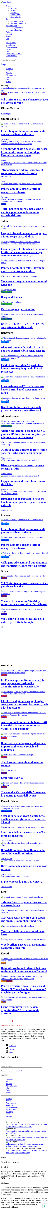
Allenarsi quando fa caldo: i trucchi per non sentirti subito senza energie (23, 349)
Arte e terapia (11, 1103)
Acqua (12, 10)
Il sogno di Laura (11, 297)
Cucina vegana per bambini (18, 309)
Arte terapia (14, 13)
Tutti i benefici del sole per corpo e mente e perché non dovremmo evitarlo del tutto (22, 212)
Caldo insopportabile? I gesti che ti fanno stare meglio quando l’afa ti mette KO (22, 368)
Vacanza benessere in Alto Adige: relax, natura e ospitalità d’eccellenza (24, 602)
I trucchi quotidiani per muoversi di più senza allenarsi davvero (23, 132)
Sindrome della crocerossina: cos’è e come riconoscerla (23, 834)
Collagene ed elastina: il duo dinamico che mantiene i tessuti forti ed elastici (24, 564)
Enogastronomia (16, 28)
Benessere (9, 6)
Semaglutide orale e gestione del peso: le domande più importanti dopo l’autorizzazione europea (24, 152)
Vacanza (9, 1116)
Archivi (4, 1162)
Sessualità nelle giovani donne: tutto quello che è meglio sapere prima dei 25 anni (23, 819)
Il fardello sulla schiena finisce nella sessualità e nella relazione (23, 852)
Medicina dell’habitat (18, 23)
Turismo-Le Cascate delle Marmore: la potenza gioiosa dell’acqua (23, 794)
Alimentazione (11, 26)
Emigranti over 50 (12, 777)
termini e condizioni (15, 1071)
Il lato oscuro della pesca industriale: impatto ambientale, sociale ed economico (23, 746)
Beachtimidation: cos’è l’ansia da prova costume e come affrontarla (21, 409)
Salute (8, 19)
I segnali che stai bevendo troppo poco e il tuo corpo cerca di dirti (24, 235)
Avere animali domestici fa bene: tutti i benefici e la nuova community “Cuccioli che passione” (24, 725)
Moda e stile (10, 1105)
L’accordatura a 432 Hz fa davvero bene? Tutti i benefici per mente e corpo (22, 389)
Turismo (9, 32)
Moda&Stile (10, 45)
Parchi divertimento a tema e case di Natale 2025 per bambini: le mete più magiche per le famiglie (23, 989)
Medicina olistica (16, 21)
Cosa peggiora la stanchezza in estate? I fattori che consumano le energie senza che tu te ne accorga (24, 252)
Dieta (8, 1114)
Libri (7, 39)
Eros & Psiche (15, 17)
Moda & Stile (15, 15)
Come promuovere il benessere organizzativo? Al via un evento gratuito (20, 1010)
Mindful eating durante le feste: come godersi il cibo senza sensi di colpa (24, 451)
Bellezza (13, 8)
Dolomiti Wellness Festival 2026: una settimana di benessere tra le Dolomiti (24, 970)
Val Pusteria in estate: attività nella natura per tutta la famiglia (22, 620)
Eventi (8, 36)
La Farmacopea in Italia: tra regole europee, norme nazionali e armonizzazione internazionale (22, 683)
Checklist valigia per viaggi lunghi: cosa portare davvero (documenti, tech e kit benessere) (24, 704)
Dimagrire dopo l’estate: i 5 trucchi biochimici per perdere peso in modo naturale (23, 502)
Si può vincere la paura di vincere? (22, 881)
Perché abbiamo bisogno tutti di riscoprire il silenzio (20, 190)
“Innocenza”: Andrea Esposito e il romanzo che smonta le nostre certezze (22, 173)
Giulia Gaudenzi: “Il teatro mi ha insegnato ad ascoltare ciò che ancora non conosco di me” (26, 1125)
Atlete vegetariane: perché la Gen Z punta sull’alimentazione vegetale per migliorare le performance (24, 434)
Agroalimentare (16, 30)
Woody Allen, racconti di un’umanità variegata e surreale (23, 946)
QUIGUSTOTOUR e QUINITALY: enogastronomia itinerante (22, 325)
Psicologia (9, 1112)
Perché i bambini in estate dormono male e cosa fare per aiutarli (22, 269)
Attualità (9, 34)
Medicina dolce (11, 56)
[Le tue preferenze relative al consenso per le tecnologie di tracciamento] (45, 1205)
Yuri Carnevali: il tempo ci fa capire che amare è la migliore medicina (23, 919)
